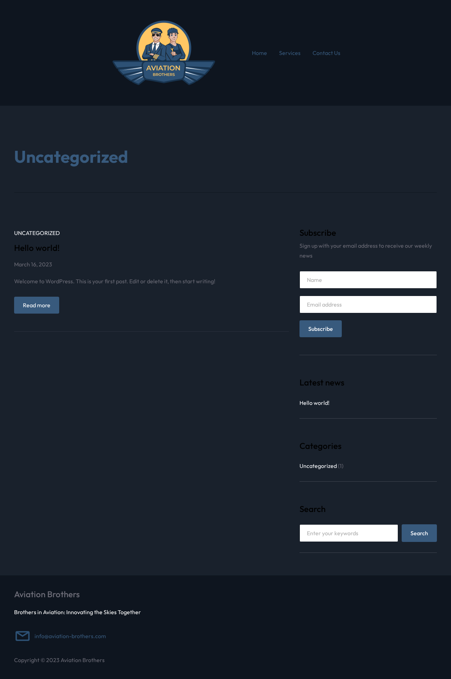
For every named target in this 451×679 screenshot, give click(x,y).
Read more (41, 307)
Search (419, 533)
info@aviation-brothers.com (70, 636)
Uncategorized (37, 232)
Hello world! (37, 247)
